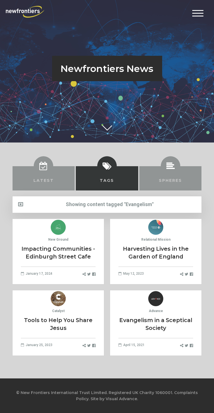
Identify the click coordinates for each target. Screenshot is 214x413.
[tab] (44, 178)
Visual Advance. (122, 398)
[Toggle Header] (198, 13)
